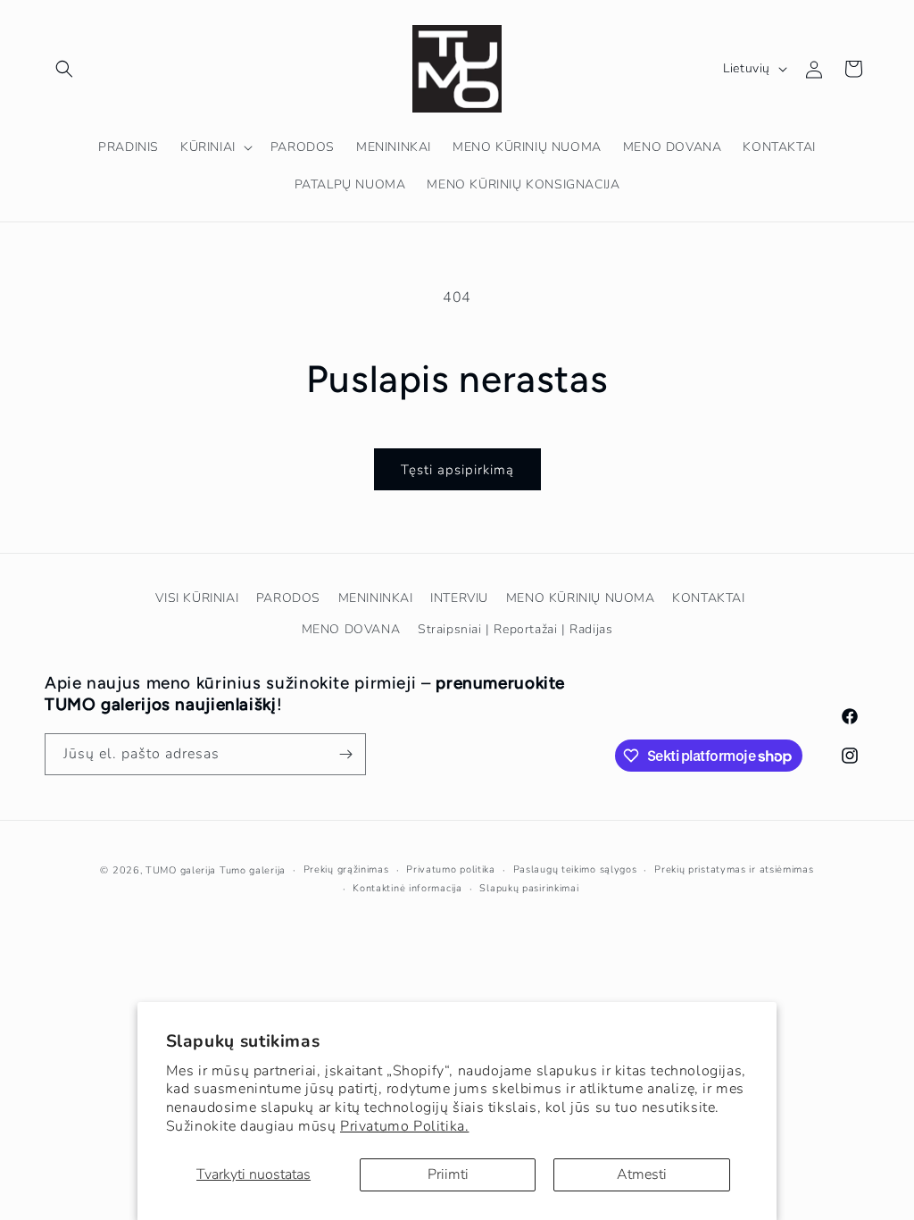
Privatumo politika (450, 869)
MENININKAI (375, 597)
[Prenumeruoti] (345, 754)
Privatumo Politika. (404, 1126)
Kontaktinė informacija (407, 888)
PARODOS (288, 597)
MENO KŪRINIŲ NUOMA (580, 597)
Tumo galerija (253, 870)
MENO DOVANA (351, 629)
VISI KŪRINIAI (196, 597)
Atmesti (642, 1174)
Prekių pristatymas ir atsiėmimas (733, 869)
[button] (64, 68)
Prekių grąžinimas (346, 869)
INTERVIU (459, 597)
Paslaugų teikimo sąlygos (575, 869)
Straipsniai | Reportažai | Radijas (515, 629)
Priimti (448, 1174)
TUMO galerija (180, 870)
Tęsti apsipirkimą (457, 470)
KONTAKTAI (708, 597)
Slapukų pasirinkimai (528, 888)
